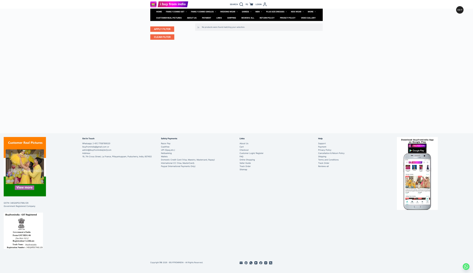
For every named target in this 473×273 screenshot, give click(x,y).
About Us (192, 18)
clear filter (162, 37)
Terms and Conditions (328, 159)
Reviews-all (247, 18)
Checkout (244, 150)
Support (322, 143)
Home (159, 11)
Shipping (231, 18)
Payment (206, 18)
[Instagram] (265, 262)
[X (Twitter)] (270, 262)
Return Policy (267, 18)
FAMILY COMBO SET (175, 11)
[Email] (241, 262)
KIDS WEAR (296, 11)
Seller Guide (245, 163)
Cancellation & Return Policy (331, 153)
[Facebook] (260, 262)
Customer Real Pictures (169, 18)
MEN (257, 11)
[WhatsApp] (251, 262)
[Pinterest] (246, 262)
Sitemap (243, 169)
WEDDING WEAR (227, 11)
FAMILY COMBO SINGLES (202, 11)
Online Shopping (247, 159)
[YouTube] (255, 262)
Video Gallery (308, 18)
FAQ (241, 156)
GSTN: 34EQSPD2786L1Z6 (16, 203)
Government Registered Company (19, 206)
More (310, 11)
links (219, 18)
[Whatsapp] (466, 266)
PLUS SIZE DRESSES (275, 11)
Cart (242, 147)
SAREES (245, 11)
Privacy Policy (288, 18)
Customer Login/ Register (251, 153)
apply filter (162, 29)
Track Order (245, 166)
